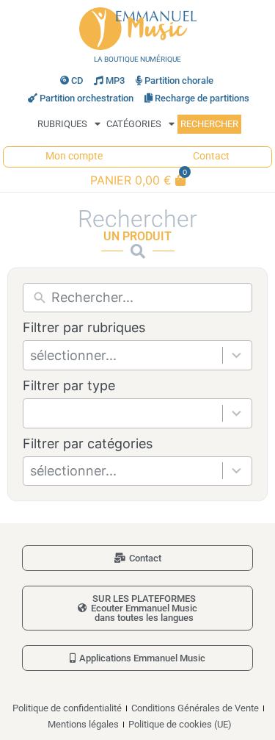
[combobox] (126, 355)
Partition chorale (178, 80)
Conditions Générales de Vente (195, 708)
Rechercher (209, 123)
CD (77, 80)
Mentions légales (83, 724)
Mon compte (74, 156)
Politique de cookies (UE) (180, 724)
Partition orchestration (86, 98)
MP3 (115, 80)
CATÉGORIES (133, 123)
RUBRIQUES (62, 123)
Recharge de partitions (202, 98)
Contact (211, 156)
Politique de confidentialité (67, 708)
